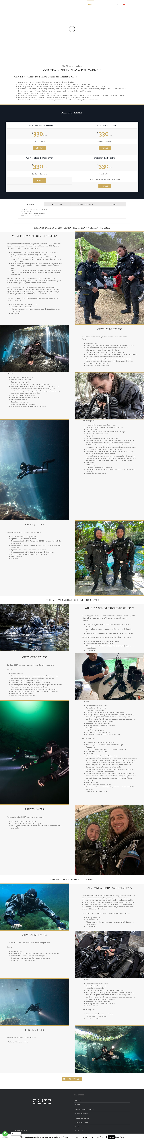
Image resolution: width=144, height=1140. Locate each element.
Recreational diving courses (84, 1109)
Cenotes (78, 1100)
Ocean (77, 1105)
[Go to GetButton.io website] (5, 1138)
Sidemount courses (82, 1114)
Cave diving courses (82, 1118)
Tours (77, 1127)
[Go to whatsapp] (5, 1133)
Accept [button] (111, 1137)
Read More (119, 1137)
